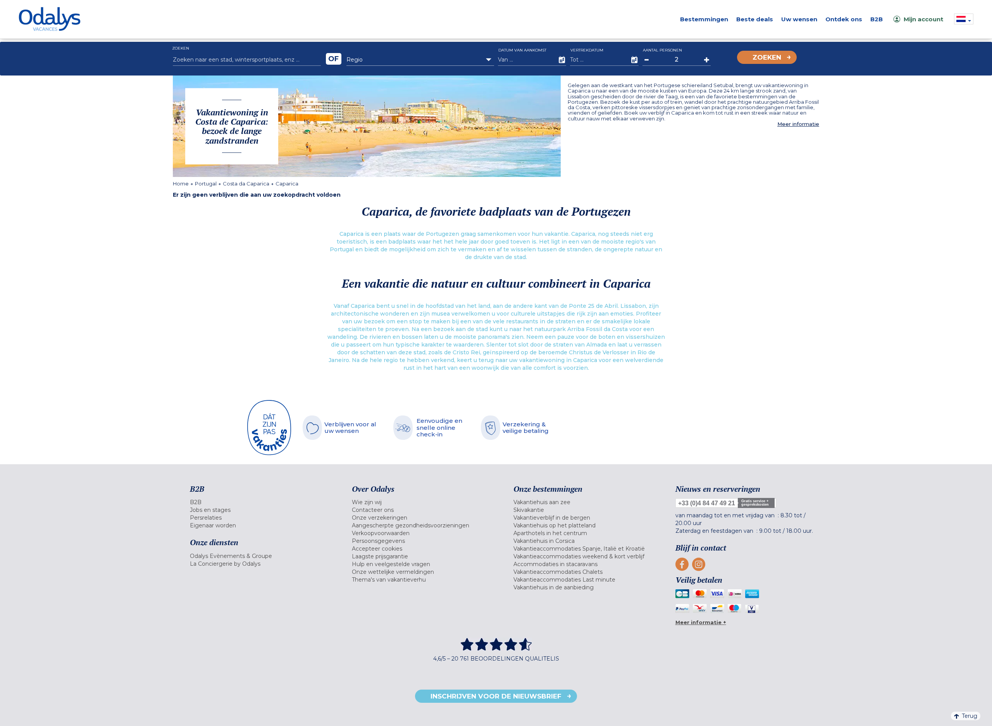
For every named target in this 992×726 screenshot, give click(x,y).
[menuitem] (261, 502)
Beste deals (754, 19)
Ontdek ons (843, 19)
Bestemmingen (704, 19)
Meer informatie (798, 124)
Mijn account (923, 19)
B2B (876, 19)
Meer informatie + (700, 622)
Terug (969, 715)
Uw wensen (799, 19)
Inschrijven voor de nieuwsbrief (496, 696)
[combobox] (420, 59)
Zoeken (767, 57)
